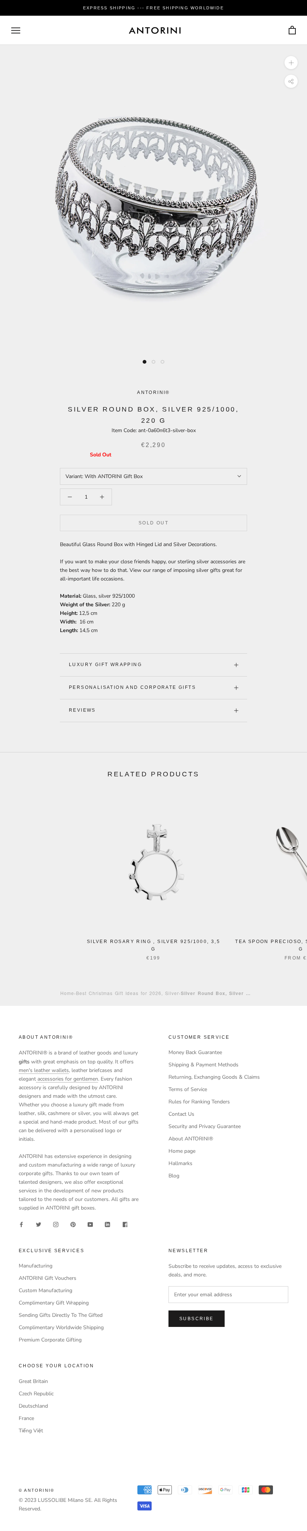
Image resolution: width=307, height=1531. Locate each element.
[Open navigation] (15, 30)
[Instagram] (55, 1224)
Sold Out (153, 523)
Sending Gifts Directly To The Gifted (61, 1315)
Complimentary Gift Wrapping (54, 1302)
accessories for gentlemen (67, 1078)
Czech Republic (36, 1393)
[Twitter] (38, 1224)
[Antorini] (154, 30)
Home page (181, 1151)
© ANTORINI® (36, 1490)
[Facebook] (21, 1224)
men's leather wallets (44, 1070)
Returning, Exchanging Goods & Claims (214, 1077)
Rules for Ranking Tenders (199, 1101)
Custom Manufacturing (45, 1290)
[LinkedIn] (107, 1224)
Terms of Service (187, 1089)
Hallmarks (180, 1163)
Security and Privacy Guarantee (204, 1126)
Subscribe (196, 1318)
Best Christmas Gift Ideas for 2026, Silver (127, 993)
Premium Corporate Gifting (50, 1339)
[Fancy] (124, 1224)
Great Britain (33, 1381)
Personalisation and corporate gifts (132, 687)
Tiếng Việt (31, 1430)
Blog (173, 1175)
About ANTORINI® (190, 1138)
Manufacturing (35, 1265)
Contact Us (181, 1114)
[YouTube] (90, 1224)
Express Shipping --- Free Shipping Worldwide (153, 8)
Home (67, 993)
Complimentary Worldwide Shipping (61, 1327)
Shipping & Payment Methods (203, 1064)
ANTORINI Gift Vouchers (47, 1278)
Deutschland (33, 1406)
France (26, 1418)
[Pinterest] (73, 1224)
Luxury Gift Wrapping (105, 664)
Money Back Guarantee (195, 1052)
